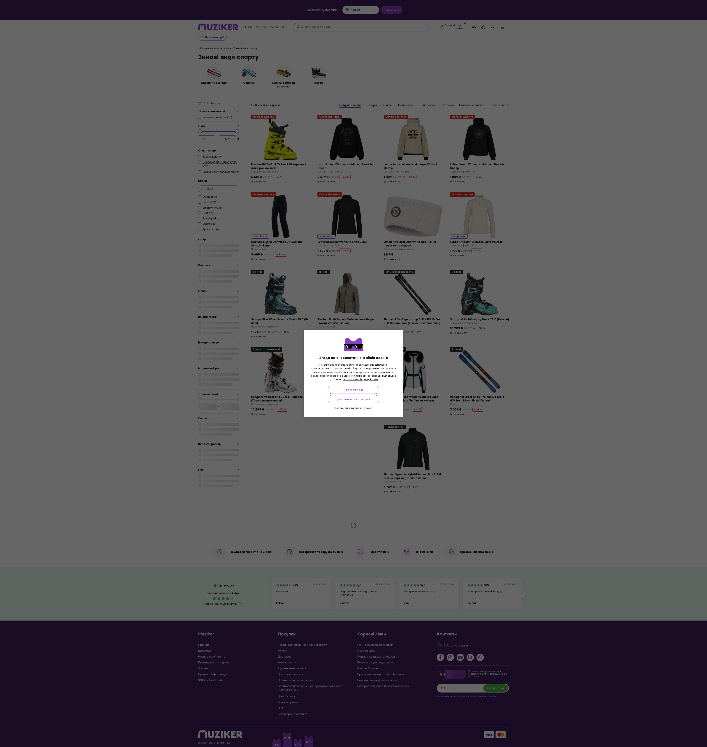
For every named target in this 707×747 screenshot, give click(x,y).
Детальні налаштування (353, 399)
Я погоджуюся (353, 389)
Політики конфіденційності (360, 379)
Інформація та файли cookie (353, 408)
